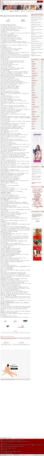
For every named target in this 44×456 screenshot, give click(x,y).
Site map (16, 451)
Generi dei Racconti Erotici (6, 444)
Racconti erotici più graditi (23, 441)
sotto (37, 204)
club (36, 191)
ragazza (35, 202)
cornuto (38, 191)
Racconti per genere (34, 59)
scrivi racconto (31, 11)
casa (38, 190)
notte (41, 198)
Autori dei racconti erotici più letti (26, 444)
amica (34, 188)
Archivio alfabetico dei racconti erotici (18, 439)
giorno (38, 192)
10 (28, 332)
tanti (42, 204)
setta (39, 203)
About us (3, 451)
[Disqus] (16, 393)
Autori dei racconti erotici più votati (38, 444)
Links (20, 451)
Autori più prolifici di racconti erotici (19, 446)
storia (40, 204)
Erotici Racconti (4, 439)
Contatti (7, 451)
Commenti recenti (4, 443)
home (13, 11)
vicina (36, 206)
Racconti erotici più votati (14, 441)
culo (41, 191)
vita (40, 206)
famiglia (35, 192)
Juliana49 (8, 21)
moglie (36, 199)
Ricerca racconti (4, 449)
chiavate (33, 191)
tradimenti (23, 21)
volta (37, 207)
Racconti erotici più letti (5, 441)
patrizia (33, 200)
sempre (35, 203)
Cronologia (10, 439)
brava (35, 190)
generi (18, 11)
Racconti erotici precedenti (37, 55)
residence (39, 202)
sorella (34, 204)
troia (33, 206)
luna (35, 193)
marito (37, 197)
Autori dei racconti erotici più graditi (7, 446)
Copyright (11, 451)
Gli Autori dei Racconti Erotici (15, 444)
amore (40, 188)
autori (23, 11)
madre (38, 193)
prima (37, 201)
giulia (41, 192)
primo (41, 200)
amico (37, 188)
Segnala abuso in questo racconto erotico (8, 336)
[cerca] (40, 2)
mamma (37, 195)
